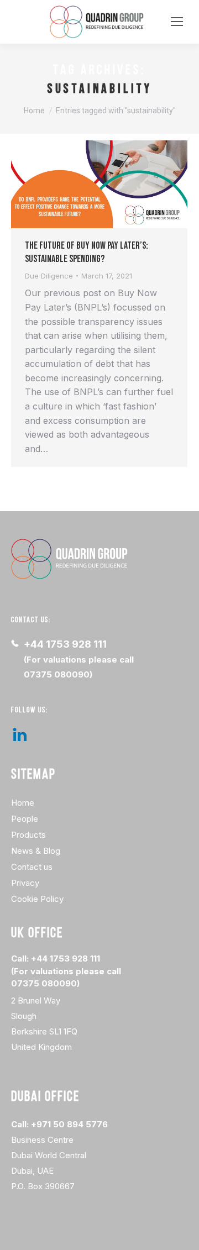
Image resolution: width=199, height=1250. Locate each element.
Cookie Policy (37, 899)
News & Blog (35, 850)
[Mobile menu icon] (177, 21)
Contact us (32, 867)
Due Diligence (49, 275)
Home (22, 802)
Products (28, 834)
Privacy (25, 883)
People (24, 818)
